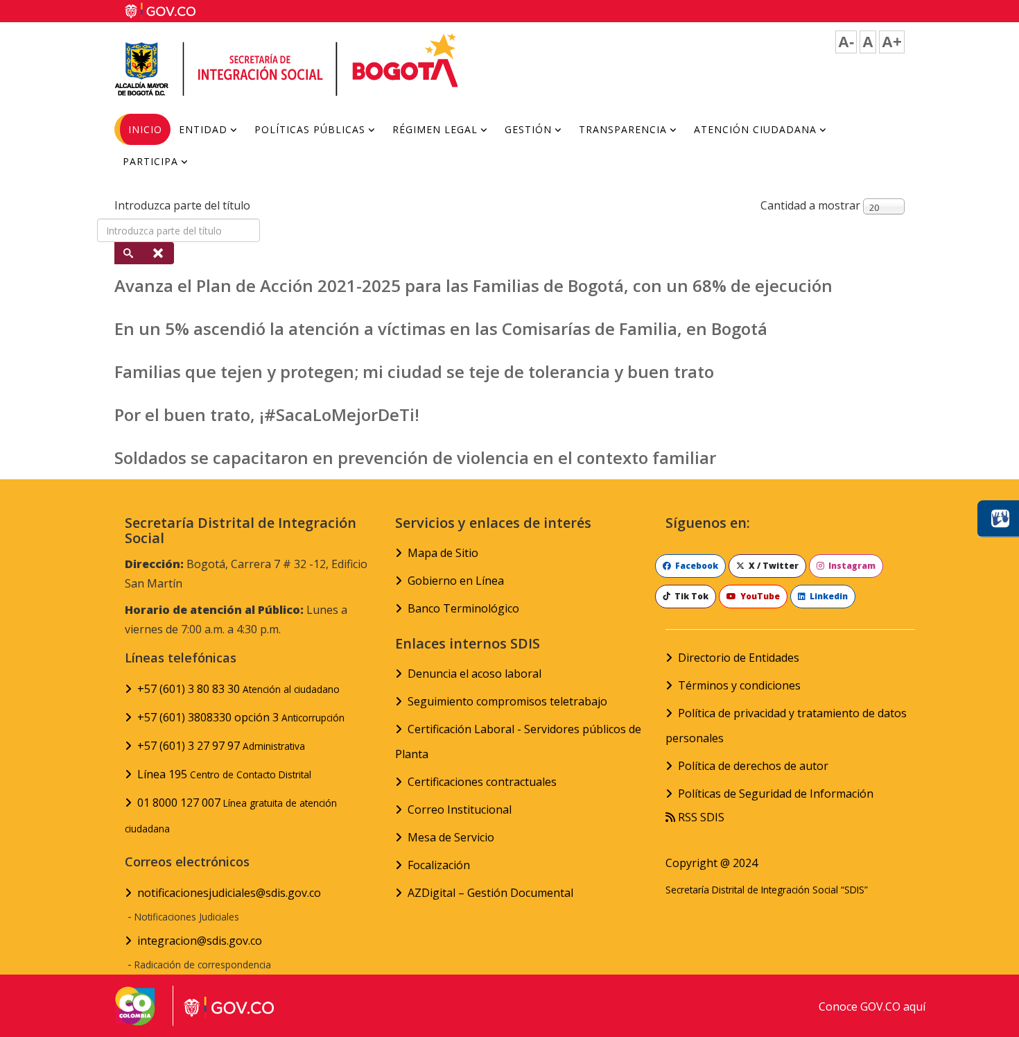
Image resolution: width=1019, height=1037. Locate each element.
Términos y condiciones (739, 685)
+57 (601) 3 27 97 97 (221, 745)
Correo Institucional (460, 809)
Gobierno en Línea (456, 580)
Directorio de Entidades (738, 657)
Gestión (528, 129)
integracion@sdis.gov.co (199, 940)
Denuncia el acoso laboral (474, 673)
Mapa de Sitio (443, 552)
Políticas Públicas (309, 129)
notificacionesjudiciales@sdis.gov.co (229, 892)
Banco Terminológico (463, 608)
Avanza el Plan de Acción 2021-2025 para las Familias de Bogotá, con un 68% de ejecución (473, 285)
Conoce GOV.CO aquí (872, 1006)
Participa (150, 161)
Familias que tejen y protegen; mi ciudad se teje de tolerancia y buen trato (414, 371)
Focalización (439, 865)
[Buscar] (129, 253)
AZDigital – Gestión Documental (490, 892)
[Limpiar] (159, 253)
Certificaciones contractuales (482, 781)
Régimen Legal (435, 129)
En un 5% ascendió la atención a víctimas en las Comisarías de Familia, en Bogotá (440, 328)
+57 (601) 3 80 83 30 (238, 688)
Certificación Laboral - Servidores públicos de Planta (518, 741)
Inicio (145, 129)
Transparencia (623, 129)
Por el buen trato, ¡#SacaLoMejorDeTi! (266, 414)
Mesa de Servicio (451, 837)
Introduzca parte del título (183, 205)
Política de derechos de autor (753, 765)
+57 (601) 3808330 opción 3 (241, 717)
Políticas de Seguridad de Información (775, 793)
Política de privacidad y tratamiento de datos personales (786, 725)
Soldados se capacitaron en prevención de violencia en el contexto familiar (415, 457)
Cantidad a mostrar (810, 205)
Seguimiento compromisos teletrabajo (507, 701)
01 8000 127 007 (231, 815)
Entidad (203, 129)
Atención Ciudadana (755, 129)
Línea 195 (224, 774)
